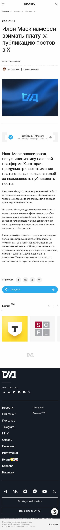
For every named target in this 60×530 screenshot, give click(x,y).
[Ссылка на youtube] (24, 392)
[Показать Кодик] (54, 511)
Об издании (38, 407)
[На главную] (30, 4)
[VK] (25, 280)
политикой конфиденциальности (17, 524)
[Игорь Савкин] (4, 69)
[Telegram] (18, 280)
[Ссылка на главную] (9, 374)
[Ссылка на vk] (9, 392)
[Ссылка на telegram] (4, 392)
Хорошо (53, 524)
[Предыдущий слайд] (49, 306)
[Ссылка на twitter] (29, 392)
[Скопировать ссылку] (39, 280)
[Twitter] (32, 280)
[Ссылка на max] (14, 392)
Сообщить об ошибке (30, 501)
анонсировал (34, 153)
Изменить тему (27, 510)
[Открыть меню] (3, 4)
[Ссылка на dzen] (19, 392)
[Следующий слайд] (57, 306)
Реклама (38, 413)
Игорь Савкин (13, 69)
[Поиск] (56, 4)
